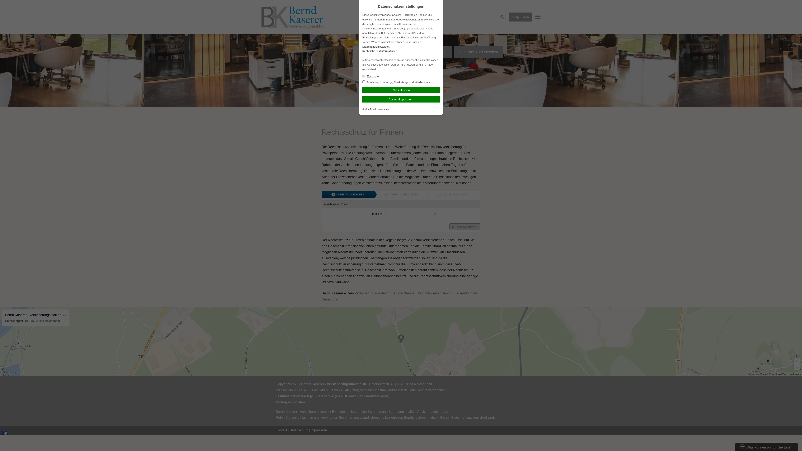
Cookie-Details (369, 109)
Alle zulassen (401, 90)
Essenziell (373, 76)
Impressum (383, 109)
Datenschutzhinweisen (375, 46)
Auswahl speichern (401, 99)
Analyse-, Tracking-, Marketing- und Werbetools (398, 82)
